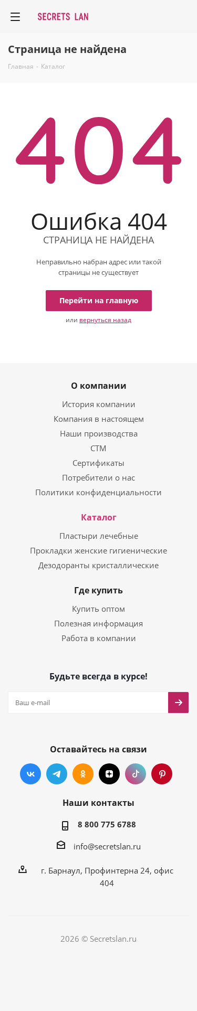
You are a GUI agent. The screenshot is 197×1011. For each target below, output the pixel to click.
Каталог (99, 517)
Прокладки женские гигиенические (98, 550)
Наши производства (99, 433)
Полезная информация (98, 623)
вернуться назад (105, 319)
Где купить (98, 590)
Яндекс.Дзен (109, 773)
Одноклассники (83, 773)
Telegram (56, 773)
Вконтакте (30, 773)
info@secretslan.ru (107, 846)
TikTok (135, 773)
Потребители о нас (98, 477)
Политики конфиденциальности (98, 492)
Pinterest (161, 773)
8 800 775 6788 (107, 824)
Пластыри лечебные (98, 535)
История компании (99, 404)
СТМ (98, 448)
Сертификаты (98, 462)
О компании (99, 385)
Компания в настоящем (99, 418)
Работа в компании (98, 638)
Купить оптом (98, 608)
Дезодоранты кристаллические (98, 565)
